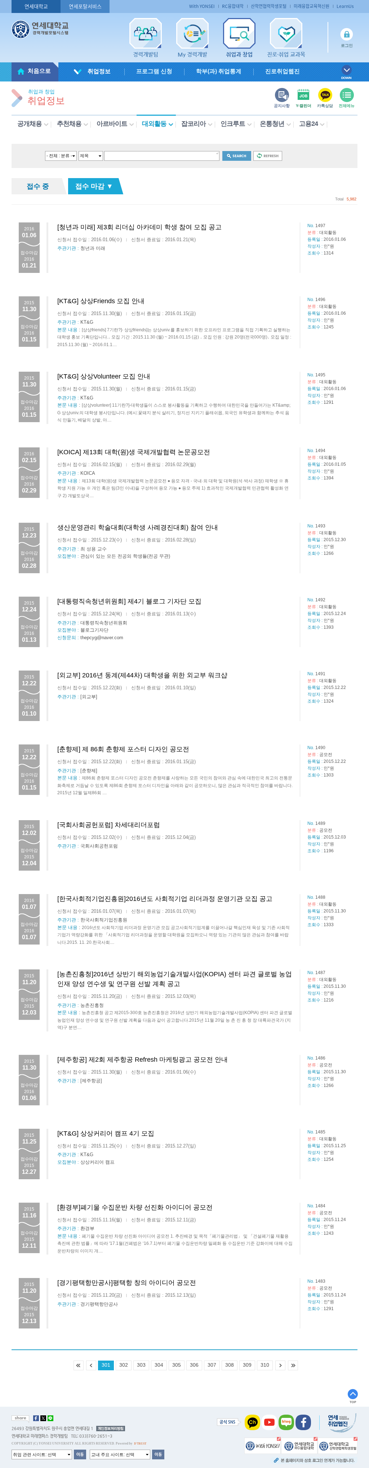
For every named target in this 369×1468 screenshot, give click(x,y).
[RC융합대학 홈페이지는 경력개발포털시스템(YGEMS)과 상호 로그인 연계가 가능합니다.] (299, 1445)
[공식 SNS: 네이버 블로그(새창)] (286, 1422)
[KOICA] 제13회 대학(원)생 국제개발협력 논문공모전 (133, 452)
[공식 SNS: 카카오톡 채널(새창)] (252, 1422)
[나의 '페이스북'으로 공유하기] (36, 1418)
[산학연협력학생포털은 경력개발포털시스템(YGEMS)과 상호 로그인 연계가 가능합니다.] (337, 1445)
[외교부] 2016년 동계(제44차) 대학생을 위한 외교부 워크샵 (142, 675)
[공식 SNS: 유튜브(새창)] (269, 1422)
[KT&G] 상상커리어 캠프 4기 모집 (105, 1133)
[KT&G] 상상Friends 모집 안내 (101, 301)
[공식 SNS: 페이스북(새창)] (303, 1422)
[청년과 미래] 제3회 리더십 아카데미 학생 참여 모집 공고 (139, 227)
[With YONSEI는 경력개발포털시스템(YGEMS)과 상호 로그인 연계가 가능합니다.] (262, 1445)
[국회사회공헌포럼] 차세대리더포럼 (108, 824)
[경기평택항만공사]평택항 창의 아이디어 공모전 (126, 1282)
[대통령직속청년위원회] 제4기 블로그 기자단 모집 (129, 601)
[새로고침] (267, 155)
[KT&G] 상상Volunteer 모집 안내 (103, 376)
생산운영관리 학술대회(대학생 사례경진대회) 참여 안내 (137, 527)
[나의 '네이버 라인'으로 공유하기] (50, 1418)
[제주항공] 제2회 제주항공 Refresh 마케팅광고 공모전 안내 (142, 1059)
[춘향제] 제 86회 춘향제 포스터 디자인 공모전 (123, 749)
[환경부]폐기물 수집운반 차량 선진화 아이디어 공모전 (135, 1207)
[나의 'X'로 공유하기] (43, 1418)
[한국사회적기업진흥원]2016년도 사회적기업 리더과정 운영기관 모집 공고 (164, 898)
